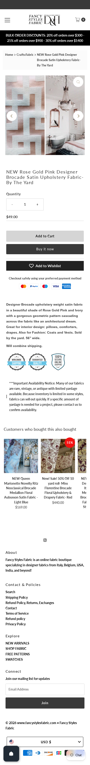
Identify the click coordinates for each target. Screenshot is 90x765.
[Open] (11, 754)
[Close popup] (84, 661)
